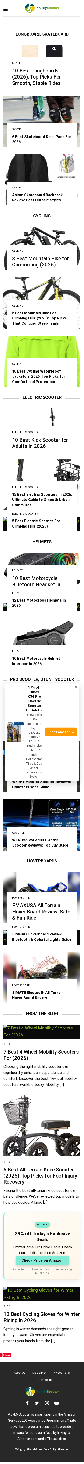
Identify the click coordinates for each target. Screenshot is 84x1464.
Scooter (18, 832)
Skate (16, 63)
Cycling (18, 250)
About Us (19, 1372)
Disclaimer (39, 1372)
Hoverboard (21, 897)
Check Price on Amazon (42, 1260)
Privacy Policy (61, 1372)
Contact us (45, 1379)
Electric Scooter (25, 432)
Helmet (17, 570)
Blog (7, 1044)
